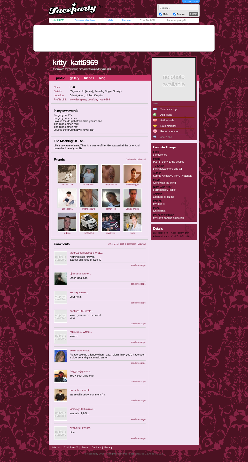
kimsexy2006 (77, 409)
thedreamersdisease (82, 252)
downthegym (132, 184)
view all (142, 159)
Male (110, 20)
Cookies (96, 447)
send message (138, 265)
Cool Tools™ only (180, 233)
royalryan (110, 233)
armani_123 (67, 184)
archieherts (76, 390)
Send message (169, 109)
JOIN (196, 1)
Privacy (108, 447)
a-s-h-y (74, 292)
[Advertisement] (124, 38)
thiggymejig (76, 371)
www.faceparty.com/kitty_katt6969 (90, 99)
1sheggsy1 (67, 209)
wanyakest (89, 184)
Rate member (168, 125)
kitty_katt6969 (75, 62)
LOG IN (188, 1)
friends (89, 78)
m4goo (67, 233)
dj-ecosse (75, 273)
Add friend (166, 114)
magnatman (111, 184)
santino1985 (77, 311)
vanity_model (132, 209)
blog (102, 78)
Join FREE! (57, 20)
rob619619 (76, 331)
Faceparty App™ (176, 20)
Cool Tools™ (147, 20)
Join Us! (55, 447)
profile (60, 78)
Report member (169, 131)
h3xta (132, 233)
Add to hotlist (167, 120)
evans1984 (76, 427)
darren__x (111, 209)
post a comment (128, 244)
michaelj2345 (88, 209)
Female (126, 20)
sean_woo (76, 350)
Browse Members (85, 20)
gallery (74, 78)
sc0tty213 (89, 233)
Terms (85, 447)
